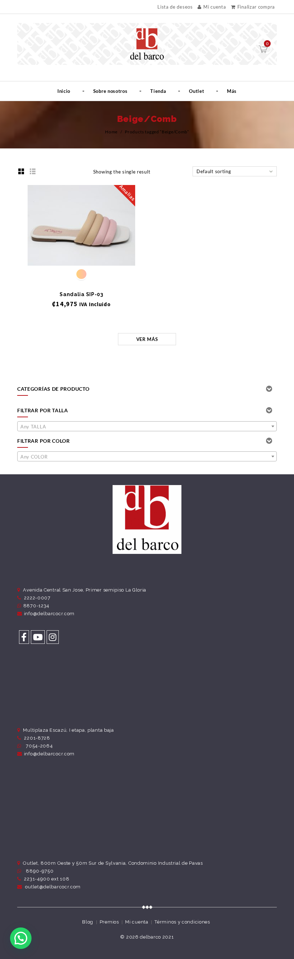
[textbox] (147, 427)
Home (111, 131)
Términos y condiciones (182, 922)
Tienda (158, 91)
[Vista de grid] (21, 171)
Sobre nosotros (110, 91)
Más (232, 91)
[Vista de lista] (33, 171)
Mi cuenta (214, 7)
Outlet (196, 91)
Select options (81, 254)
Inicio (63, 91)
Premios (109, 922)
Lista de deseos (175, 7)
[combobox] (147, 426)
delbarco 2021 (157, 937)
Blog (87, 922)
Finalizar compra (256, 7)
